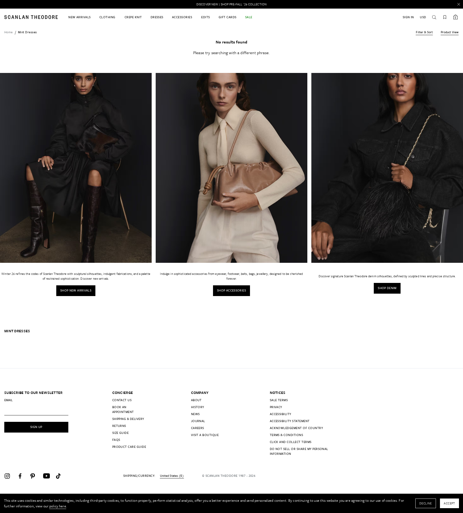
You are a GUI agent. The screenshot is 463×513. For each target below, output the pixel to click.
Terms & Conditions (286, 435)
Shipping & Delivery (128, 418)
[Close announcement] (458, 4)
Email (8, 400)
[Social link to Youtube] (48, 476)
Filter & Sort (424, 32)
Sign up (36, 427)
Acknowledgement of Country (296, 428)
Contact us (122, 400)
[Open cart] (455, 17)
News (195, 414)
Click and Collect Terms (291, 442)
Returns (119, 425)
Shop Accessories (231, 290)
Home (8, 32)
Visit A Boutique (205, 435)
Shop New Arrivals (75, 290)
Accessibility (280, 414)
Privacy (276, 407)
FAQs (116, 439)
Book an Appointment (123, 409)
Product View (449, 32)
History (197, 407)
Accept (449, 503)
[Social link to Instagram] (9, 476)
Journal (198, 421)
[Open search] (434, 17)
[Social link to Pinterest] (35, 476)
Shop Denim (387, 288)
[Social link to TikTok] (61, 476)
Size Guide (120, 432)
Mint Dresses (27, 32)
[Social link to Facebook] (22, 476)
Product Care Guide (129, 446)
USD (423, 17)
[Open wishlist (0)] (444, 17)
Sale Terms (279, 400)
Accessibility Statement (290, 421)
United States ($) (172, 476)
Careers (197, 428)
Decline (425, 503)
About (196, 400)
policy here (57, 506)
